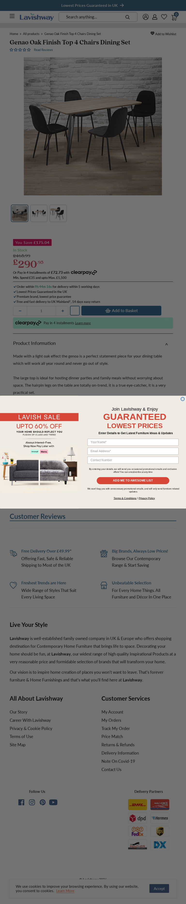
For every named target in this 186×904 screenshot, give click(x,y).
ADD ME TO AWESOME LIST (133, 480)
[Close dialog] (182, 399)
